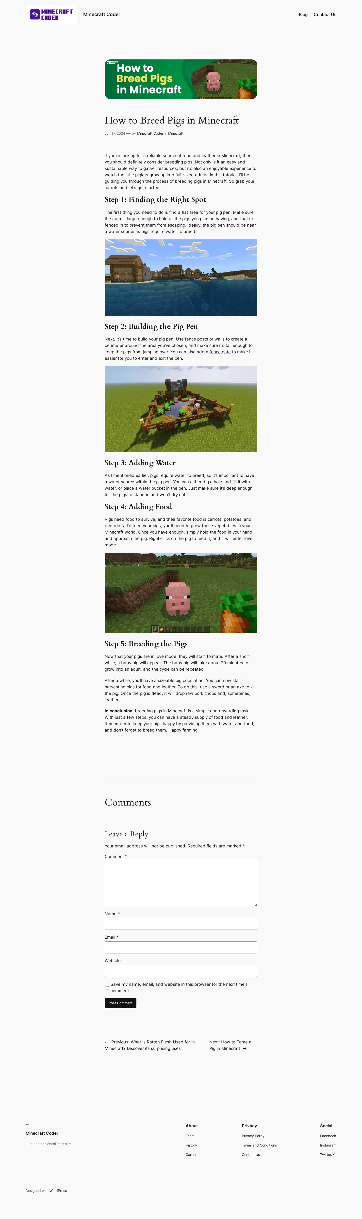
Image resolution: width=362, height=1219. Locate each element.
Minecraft (175, 133)
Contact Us (325, 14)
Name (112, 913)
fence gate (220, 351)
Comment (116, 856)
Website (113, 960)
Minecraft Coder (101, 14)
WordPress (58, 1190)
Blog (303, 14)
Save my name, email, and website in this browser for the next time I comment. (179, 987)
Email (112, 937)
